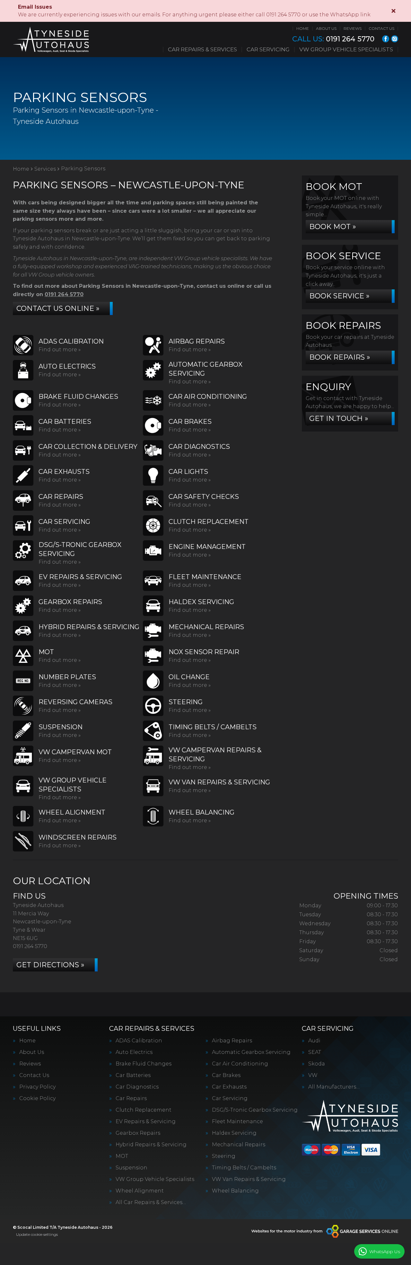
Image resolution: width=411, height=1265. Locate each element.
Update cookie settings (37, 1234)
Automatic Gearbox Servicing (251, 1052)
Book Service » (339, 296)
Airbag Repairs (232, 1040)
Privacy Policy (37, 1087)
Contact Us (381, 28)
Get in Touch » (338, 418)
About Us (326, 28)
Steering (223, 1156)
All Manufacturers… (334, 1087)
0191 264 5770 (333, 39)
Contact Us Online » (58, 308)
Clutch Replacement (143, 1110)
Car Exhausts (229, 1087)
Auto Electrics (134, 1052)
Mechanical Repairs (238, 1144)
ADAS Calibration (139, 1040)
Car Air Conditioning (240, 1063)
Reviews (353, 28)
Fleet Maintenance (237, 1121)
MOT (122, 1156)
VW (313, 1075)
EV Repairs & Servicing (146, 1121)
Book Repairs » (339, 357)
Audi (314, 1040)
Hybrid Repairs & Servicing (151, 1144)
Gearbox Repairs (138, 1133)
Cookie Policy (37, 1098)
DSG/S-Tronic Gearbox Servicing (255, 1110)
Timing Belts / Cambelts (244, 1167)
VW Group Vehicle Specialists (346, 49)
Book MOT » (332, 226)
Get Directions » (50, 965)
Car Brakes (226, 1075)
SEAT (314, 1052)
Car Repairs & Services (202, 49)
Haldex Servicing (234, 1133)
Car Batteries (133, 1075)
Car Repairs (131, 1098)
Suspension (131, 1167)
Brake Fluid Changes (143, 1063)
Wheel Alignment (140, 1190)
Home (302, 28)
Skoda (316, 1063)
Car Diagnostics (137, 1087)
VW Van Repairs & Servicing (249, 1179)
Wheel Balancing (235, 1190)
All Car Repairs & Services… (151, 1202)
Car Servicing (268, 49)
